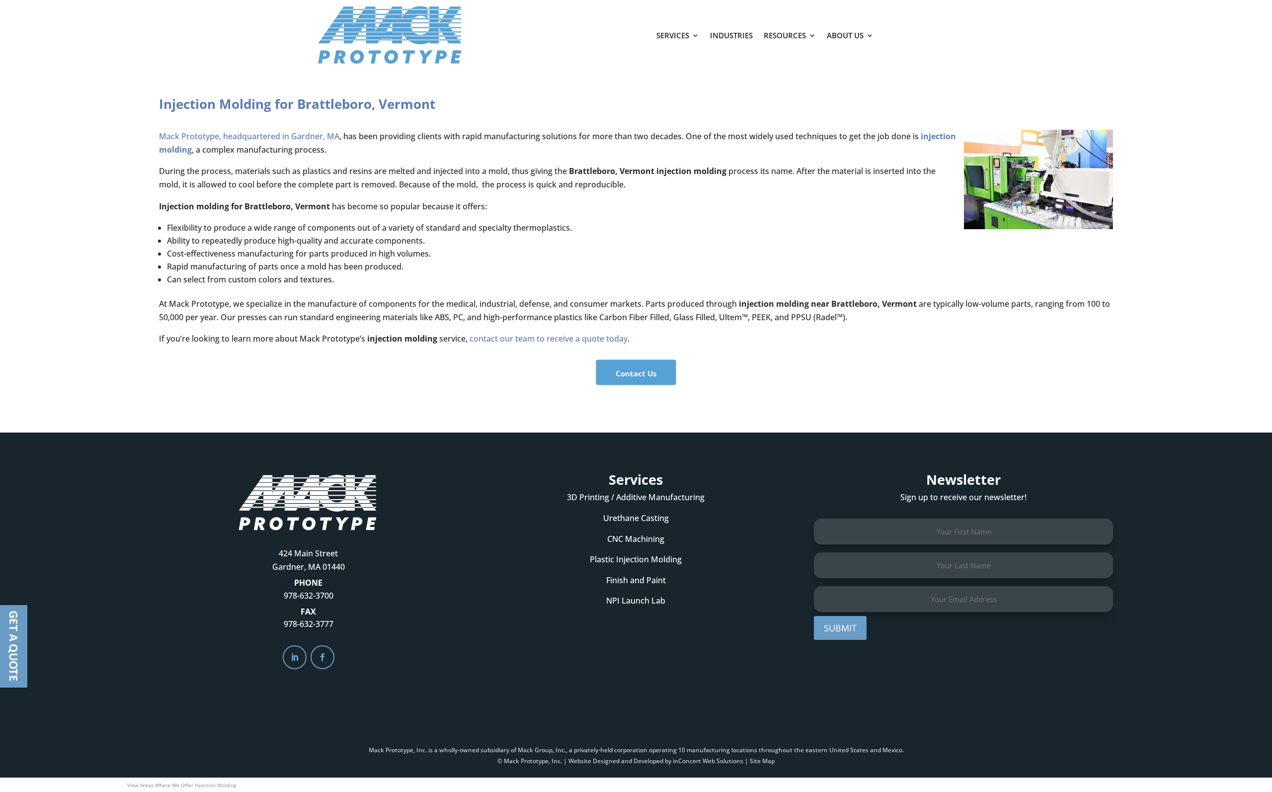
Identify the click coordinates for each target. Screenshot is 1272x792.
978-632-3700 (308, 595)
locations (744, 750)
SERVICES (672, 35)
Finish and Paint (636, 580)
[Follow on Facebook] (322, 657)
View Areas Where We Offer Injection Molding (181, 785)
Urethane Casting (636, 518)
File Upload (13, 646)
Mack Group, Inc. (542, 750)
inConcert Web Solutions (708, 761)
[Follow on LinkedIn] (295, 657)
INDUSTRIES (731, 35)
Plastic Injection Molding (636, 559)
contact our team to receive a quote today (549, 338)
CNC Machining (635, 538)
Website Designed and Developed (615, 761)
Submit (840, 628)
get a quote (928, 30)
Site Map (762, 761)
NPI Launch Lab (635, 600)
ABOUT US (845, 35)
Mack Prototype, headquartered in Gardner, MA (249, 136)
